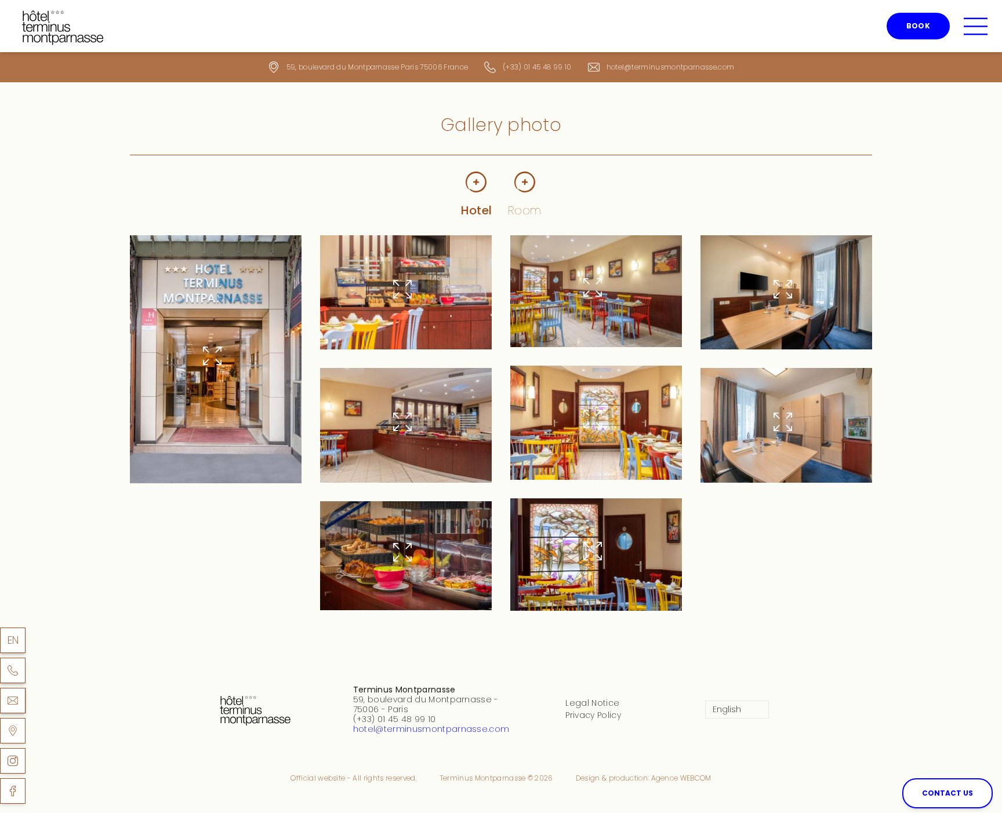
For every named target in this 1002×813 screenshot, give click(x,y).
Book (918, 26)
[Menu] (976, 26)
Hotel (476, 210)
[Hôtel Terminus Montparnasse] (13, 730)
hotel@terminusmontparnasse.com (671, 67)
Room (524, 210)
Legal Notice (592, 703)
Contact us (947, 793)
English (727, 709)
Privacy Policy (592, 715)
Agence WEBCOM (681, 778)
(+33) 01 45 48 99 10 (537, 67)
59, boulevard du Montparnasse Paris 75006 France (377, 67)
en (13, 640)
